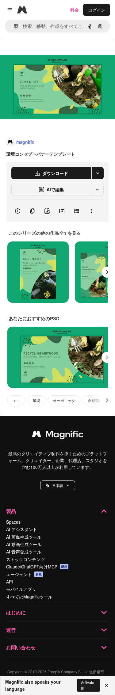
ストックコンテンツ (25, 559)
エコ (16, 400)
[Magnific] (57, 435)
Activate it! (87, 685)
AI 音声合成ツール (23, 552)
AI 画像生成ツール (23, 537)
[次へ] (107, 272)
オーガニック (64, 400)
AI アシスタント (21, 529)
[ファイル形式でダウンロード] (97, 173)
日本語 (57, 485)
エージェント (24, 574)
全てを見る (70, 233)
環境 (36, 400)
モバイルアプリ (21, 589)
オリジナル (42, 52)
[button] (57, 485)
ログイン (96, 10)
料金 (74, 10)
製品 (11, 511)
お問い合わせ (21, 647)
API (9, 582)
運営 (11, 629)
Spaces (13, 522)
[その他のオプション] (91, 211)
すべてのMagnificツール (29, 597)
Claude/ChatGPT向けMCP (36, 567)
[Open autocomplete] (13, 26)
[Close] (106, 685)
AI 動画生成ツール (23, 544)
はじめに (16, 612)
